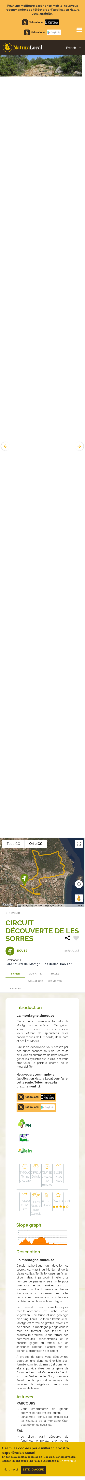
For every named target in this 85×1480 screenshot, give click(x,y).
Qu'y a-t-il (35, 974)
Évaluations (35, 981)
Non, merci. (11, 1469)
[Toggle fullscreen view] (79, 844)
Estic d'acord (33, 1469)
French (71, 48)
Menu (79, 29)
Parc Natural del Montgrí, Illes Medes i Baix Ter (39, 964)
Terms (81, 906)
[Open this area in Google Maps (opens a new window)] (7, 904)
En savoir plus (68, 1460)
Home (22, 47)
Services (15, 988)
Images (54, 974)
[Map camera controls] (79, 884)
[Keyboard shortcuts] (19, 905)
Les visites (55, 981)
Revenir (14, 913)
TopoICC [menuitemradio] (13, 844)
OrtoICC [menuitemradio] (35, 844)
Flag (76, 938)
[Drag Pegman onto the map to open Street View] (79, 898)
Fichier (15, 974)
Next (80, 446)
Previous (5, 446)
